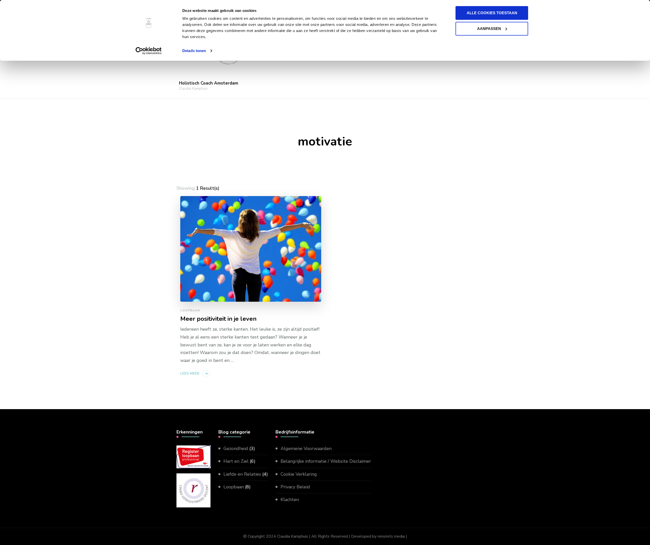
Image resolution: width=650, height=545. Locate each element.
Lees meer (189, 373)
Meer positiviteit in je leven (218, 319)
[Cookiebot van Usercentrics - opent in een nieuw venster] (148, 51)
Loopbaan (190, 310)
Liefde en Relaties (242, 474)
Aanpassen (489, 28)
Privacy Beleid (295, 487)
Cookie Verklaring (299, 474)
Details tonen (194, 51)
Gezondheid (235, 448)
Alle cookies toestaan (492, 13)
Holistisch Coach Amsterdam (208, 83)
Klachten (290, 499)
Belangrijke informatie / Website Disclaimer (326, 461)
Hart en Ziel (236, 461)
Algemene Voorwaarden (306, 448)
